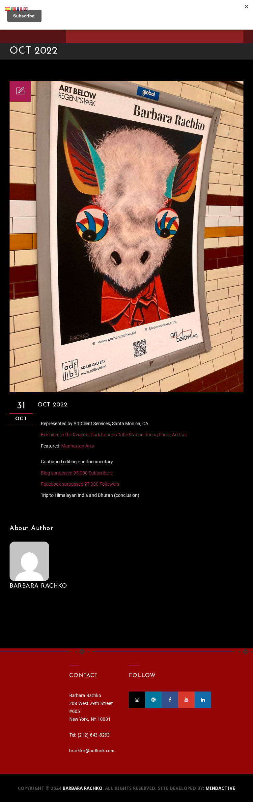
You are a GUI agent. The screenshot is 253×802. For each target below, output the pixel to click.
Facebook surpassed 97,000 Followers (80, 484)
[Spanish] (8, 9)
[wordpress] (153, 699)
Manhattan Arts (77, 446)
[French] (20, 9)
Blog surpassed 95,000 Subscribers (77, 472)
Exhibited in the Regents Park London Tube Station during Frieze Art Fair (114, 434)
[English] (26, 9)
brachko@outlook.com (91, 750)
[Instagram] (137, 700)
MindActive (220, 788)
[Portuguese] (14, 9)
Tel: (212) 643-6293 (89, 735)
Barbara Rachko (38, 586)
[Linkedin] (203, 700)
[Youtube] (186, 700)
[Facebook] (170, 700)
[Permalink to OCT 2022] (126, 390)
